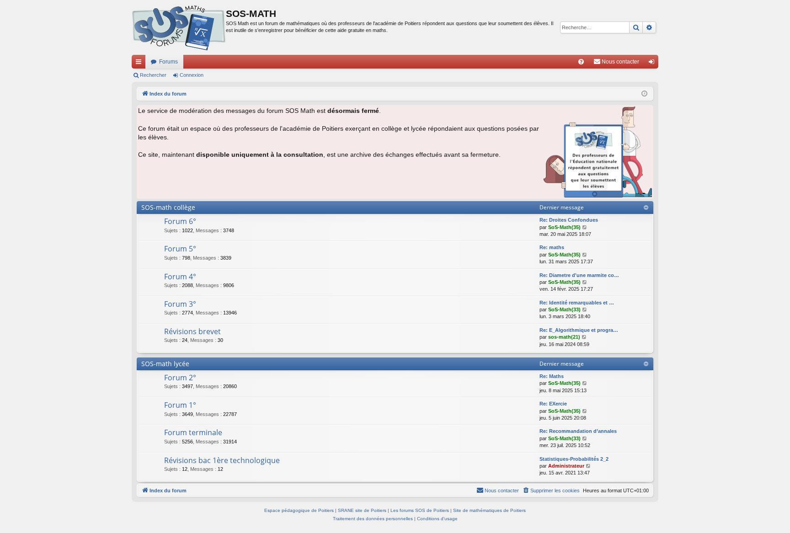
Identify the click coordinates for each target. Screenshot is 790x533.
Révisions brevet (192, 331)
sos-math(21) (564, 337)
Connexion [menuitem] (653, 64)
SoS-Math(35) (564, 227)
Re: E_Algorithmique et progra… (578, 330)
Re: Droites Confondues (568, 220)
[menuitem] (581, 62)
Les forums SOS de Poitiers (419, 510)
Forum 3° (180, 304)
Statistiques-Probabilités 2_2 (574, 459)
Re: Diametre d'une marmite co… (579, 275)
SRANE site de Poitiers (362, 510)
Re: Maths (551, 376)
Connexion (191, 75)
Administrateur (566, 466)
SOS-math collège (168, 207)
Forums (168, 62)
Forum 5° (180, 249)
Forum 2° (180, 378)
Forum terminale (193, 432)
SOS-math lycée (165, 363)
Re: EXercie (553, 403)
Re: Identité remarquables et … (576, 302)
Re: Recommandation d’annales (578, 431)
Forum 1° (180, 405)
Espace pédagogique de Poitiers (299, 510)
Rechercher (153, 75)
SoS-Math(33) (564, 309)
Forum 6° (180, 221)
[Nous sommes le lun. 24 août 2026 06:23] (644, 94)
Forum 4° (180, 277)
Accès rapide (140, 64)
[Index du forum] (179, 27)
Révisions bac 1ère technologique (222, 460)
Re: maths (551, 247)
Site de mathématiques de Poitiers (489, 510)
